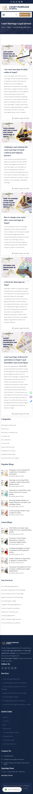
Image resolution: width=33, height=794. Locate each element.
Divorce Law (5, 429)
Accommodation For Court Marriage (12, 593)
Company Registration (8, 615)
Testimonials (7, 728)
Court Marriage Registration (10, 586)
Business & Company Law (9, 432)
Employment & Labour (8, 450)
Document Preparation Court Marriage (13, 590)
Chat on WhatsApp (13, 789)
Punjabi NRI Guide (8, 740)
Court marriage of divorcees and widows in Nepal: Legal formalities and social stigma (16, 360)
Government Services (7, 447)
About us (5, 717)
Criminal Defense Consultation (10, 623)
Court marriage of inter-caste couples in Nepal (19, 512)
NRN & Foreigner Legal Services (11, 619)
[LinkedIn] (19, 2)
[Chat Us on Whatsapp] (30, 393)
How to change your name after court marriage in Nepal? (15, 220)
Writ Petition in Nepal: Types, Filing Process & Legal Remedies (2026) (20, 530)
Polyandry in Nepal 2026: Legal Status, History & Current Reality (20, 492)
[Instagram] (16, 2)
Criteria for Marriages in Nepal (14, 283)
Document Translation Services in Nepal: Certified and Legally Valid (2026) (20, 569)
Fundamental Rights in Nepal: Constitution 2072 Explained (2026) (19, 550)
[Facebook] (11, 2)
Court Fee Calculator (9, 744)
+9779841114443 (8, 756)
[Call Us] (31, 401)
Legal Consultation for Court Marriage (14, 693)
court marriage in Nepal (9, 658)
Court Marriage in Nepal (8, 601)
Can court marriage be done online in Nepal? (16, 71)
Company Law (5, 436)
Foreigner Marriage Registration (11, 604)
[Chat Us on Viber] (31, 397)
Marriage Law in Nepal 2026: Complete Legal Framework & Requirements (19, 482)
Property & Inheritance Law (9, 612)
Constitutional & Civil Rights (10, 458)
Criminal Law (5, 443)
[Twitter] (14, 2)
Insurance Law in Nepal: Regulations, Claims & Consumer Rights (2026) (17, 540)
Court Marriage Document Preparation (15, 683)
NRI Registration (8, 736)
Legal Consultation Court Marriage (12, 597)
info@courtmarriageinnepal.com (14, 759)
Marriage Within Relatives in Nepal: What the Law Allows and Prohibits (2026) (20, 502)
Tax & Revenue (6, 440)
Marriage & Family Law (8, 425)
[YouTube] (22, 2)
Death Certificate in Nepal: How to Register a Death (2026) (19, 560)
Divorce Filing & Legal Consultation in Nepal (17, 704)
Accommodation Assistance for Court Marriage (13, 688)
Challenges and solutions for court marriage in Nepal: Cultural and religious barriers (16, 151)
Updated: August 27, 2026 (17, 514)
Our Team (6, 721)
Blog (4, 725)
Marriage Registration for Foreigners (14, 700)
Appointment (24, 14)
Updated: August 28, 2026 (17, 476)
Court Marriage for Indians (11, 732)
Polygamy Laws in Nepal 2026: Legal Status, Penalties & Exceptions (19, 472)
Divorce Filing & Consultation (10, 608)
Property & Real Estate (8, 454)
